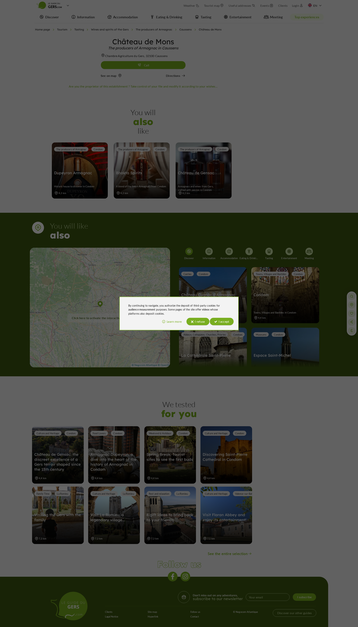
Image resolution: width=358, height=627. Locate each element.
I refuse (200, 321)
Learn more (174, 321)
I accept (224, 321)
